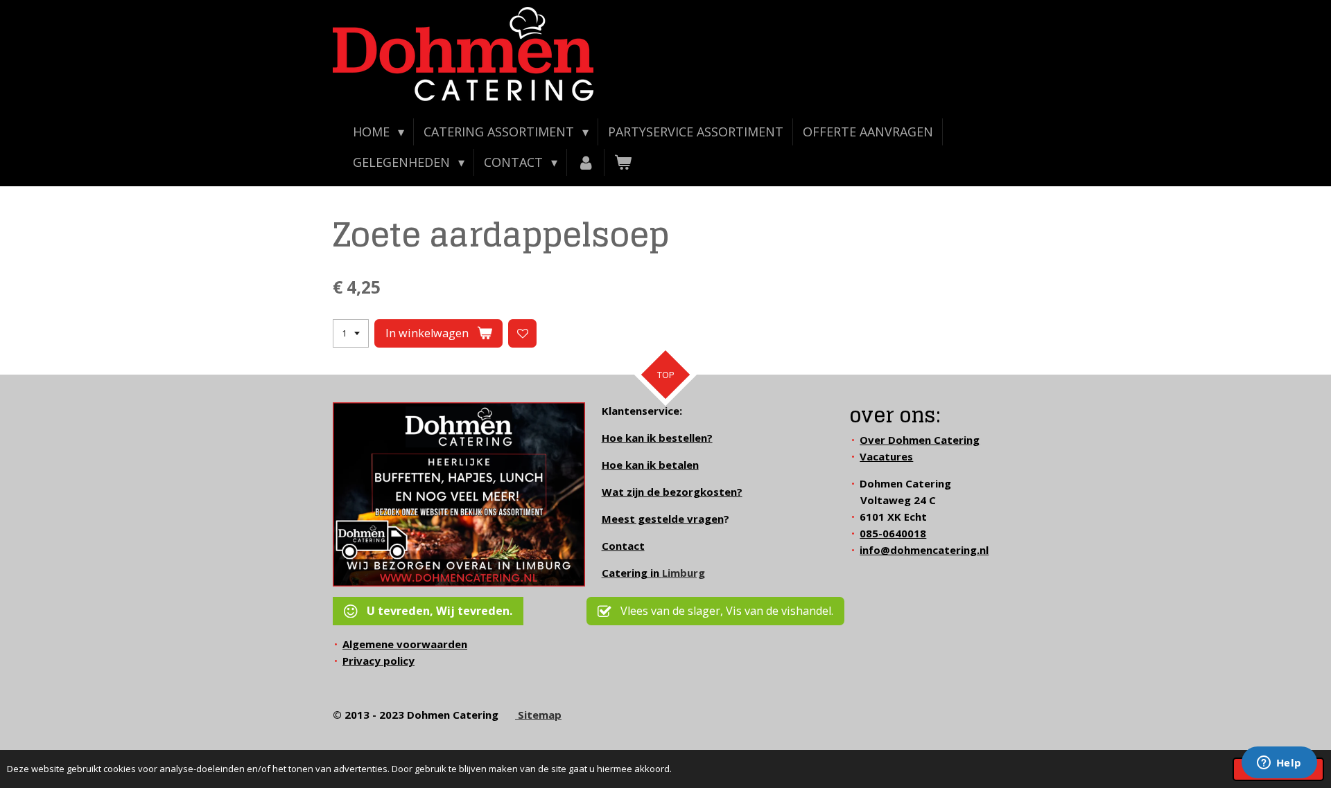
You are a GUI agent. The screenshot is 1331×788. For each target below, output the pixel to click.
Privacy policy (378, 661)
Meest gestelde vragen (663, 519)
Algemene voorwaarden (404, 644)
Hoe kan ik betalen (650, 465)
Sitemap (538, 715)
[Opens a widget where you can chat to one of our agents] (1279, 763)
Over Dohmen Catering (920, 440)
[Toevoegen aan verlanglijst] (522, 333)
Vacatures (886, 456)
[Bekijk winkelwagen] (622, 162)
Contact (623, 546)
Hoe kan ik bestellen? (657, 438)
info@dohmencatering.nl (924, 550)
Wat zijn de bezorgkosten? (672, 492)
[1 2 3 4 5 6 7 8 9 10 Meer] (351, 333)
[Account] (585, 162)
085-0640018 (893, 533)
